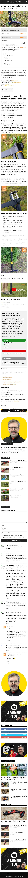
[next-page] (4, 503)
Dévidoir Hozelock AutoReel (9, 384)
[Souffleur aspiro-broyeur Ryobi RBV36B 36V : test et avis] (5, 498)
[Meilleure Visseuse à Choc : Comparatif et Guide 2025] (5, 784)
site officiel (16, 401)
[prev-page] (2, 503)
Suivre (24, 731)
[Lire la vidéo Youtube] (14, 290)
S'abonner (24, 737)
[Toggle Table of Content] (9, 90)
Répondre (7, 550)
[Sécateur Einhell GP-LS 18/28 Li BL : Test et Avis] (5, 470)
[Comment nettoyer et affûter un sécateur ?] (5, 477)
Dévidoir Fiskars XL (7, 379)
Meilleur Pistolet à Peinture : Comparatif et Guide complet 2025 (13, 778)
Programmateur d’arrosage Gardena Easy (12, 382)
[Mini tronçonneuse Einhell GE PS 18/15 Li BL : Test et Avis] (5, 463)
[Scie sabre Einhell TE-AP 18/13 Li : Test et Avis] (14, 813)
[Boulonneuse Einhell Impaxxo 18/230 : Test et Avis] (5, 842)
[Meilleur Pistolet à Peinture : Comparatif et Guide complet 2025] (14, 770)
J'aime (25, 729)
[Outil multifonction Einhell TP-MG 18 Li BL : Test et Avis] (5, 828)
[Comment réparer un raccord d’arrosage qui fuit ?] (5, 491)
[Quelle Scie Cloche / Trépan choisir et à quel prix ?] (5, 791)
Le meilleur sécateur (7, 377)
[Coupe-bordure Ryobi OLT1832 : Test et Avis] (5, 484)
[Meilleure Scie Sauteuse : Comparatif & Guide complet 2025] (5, 798)
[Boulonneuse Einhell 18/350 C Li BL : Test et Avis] (5, 835)
